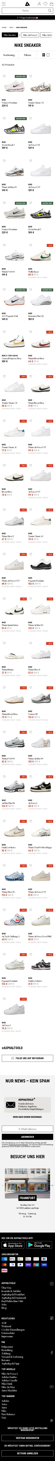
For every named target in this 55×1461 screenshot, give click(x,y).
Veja (4, 1417)
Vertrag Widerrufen (27, 1438)
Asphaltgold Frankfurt (13, 1294)
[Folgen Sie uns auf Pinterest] (51, 1420)
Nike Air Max (8, 1387)
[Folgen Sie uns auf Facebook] (52, 1352)
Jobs (4, 1304)
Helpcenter (7, 1346)
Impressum (7, 1336)
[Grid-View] (44, 54)
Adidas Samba (9, 1377)
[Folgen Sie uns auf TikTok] (51, 1318)
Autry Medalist (9, 1390)
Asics (4, 1404)
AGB (4, 1322)
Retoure (6, 1360)
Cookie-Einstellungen (13, 1329)
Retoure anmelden (27, 1453)
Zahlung (6, 1353)
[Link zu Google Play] (39, 1245)
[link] (27, 4)
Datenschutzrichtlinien (18, 1144)
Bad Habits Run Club (12, 1301)
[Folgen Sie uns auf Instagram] (51, 1283)
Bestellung (7, 1350)
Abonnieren (27, 1136)
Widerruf (6, 1326)
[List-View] (48, 54)
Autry (4, 1407)
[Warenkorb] (51, 3)
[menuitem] (9, 55)
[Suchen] (50, 11)
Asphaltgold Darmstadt (14, 1297)
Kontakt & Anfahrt (11, 1291)
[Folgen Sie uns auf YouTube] (51, 1387)
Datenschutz (8, 1333)
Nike (4, 1410)
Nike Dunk (7, 1383)
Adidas (5, 1400)
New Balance (8, 1414)
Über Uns (6, 1287)
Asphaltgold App (10, 1363)
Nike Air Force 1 (10, 1373)
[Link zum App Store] (13, 1245)
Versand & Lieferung (12, 1356)
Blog (4, 1307)
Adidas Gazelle (9, 1380)
